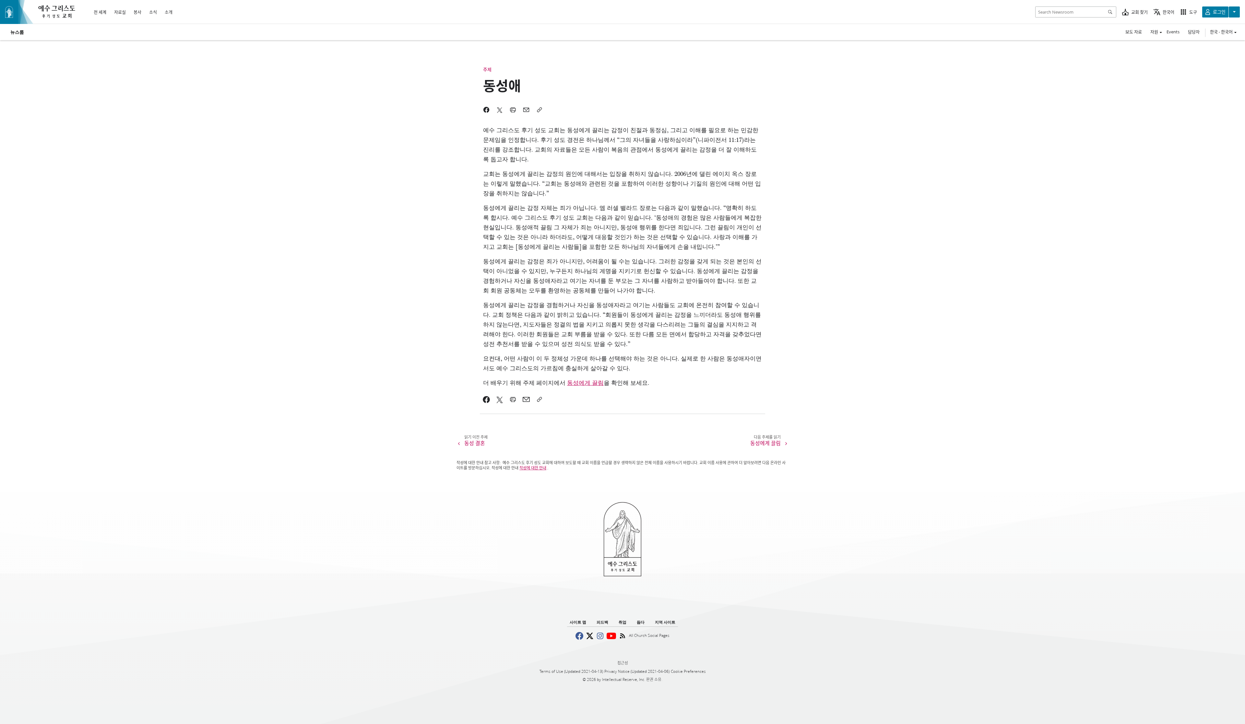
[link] (486, 399)
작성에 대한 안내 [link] (532, 468)
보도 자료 (1133, 32)
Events (1173, 32)
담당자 (1194, 32)
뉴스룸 (17, 32)
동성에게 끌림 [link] (585, 383)
